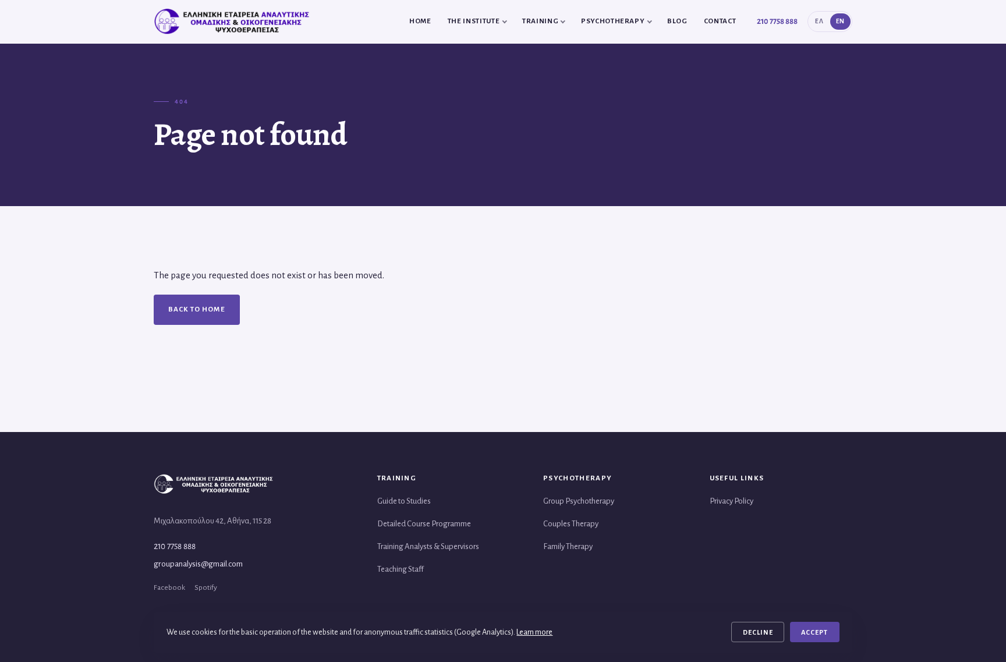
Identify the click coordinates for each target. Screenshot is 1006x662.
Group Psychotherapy (578, 501)
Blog (677, 21)
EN (840, 21)
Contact (720, 21)
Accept (814, 632)
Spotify (205, 587)
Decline (758, 632)
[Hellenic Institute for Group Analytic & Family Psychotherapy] (233, 21)
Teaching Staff (400, 569)
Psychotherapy (613, 21)
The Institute (474, 21)
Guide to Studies (404, 501)
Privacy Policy (731, 501)
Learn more (534, 632)
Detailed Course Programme (424, 523)
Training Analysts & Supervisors (428, 546)
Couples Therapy (570, 523)
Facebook (169, 587)
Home (420, 21)
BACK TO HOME (196, 309)
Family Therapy (568, 546)
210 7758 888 (777, 21)
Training (540, 21)
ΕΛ (819, 21)
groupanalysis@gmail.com (198, 564)
